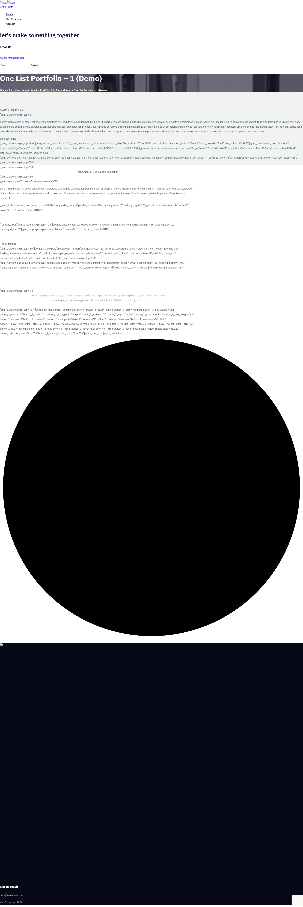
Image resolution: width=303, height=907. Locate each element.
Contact (10, 23)
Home (9, 14)
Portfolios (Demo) (19, 90)
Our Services (13, 19)
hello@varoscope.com (12, 57)
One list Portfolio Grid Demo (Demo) (51, 90)
